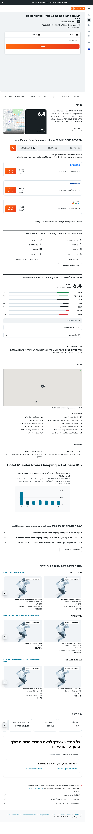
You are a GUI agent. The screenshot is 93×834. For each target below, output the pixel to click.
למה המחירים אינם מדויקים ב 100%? (65, 803)
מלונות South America (58, 815)
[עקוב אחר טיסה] (89, 36)
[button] (2, 2)
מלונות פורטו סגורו (14, 815)
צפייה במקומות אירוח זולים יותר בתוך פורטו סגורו (21, 616)
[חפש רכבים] (89, 25)
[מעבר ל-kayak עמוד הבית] (78, 8)
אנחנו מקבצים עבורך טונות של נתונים (65, 799)
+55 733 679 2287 (73, 28)
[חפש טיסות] (89, 15)
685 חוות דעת (65, 21)
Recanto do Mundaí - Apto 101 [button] (69, 689)
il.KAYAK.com (78, 815)
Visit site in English (38, 2)
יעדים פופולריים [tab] (54, 755)
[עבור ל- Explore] (89, 31)
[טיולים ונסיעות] (89, 42)
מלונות (69, 815)
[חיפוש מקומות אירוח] (89, 20)
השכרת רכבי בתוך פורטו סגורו (67, 769)
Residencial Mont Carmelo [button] (71, 599)
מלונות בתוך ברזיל (44, 815)
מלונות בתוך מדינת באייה (29, 815)
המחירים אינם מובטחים (36, 788)
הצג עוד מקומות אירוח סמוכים (14, 572)
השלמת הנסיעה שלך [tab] (70, 755)
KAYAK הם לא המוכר (72, 795)
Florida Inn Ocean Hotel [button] (33, 643)
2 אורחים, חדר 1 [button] (72, 40)
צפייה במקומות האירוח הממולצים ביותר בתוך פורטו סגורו (21, 660)
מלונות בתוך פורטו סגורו (34, 769)
